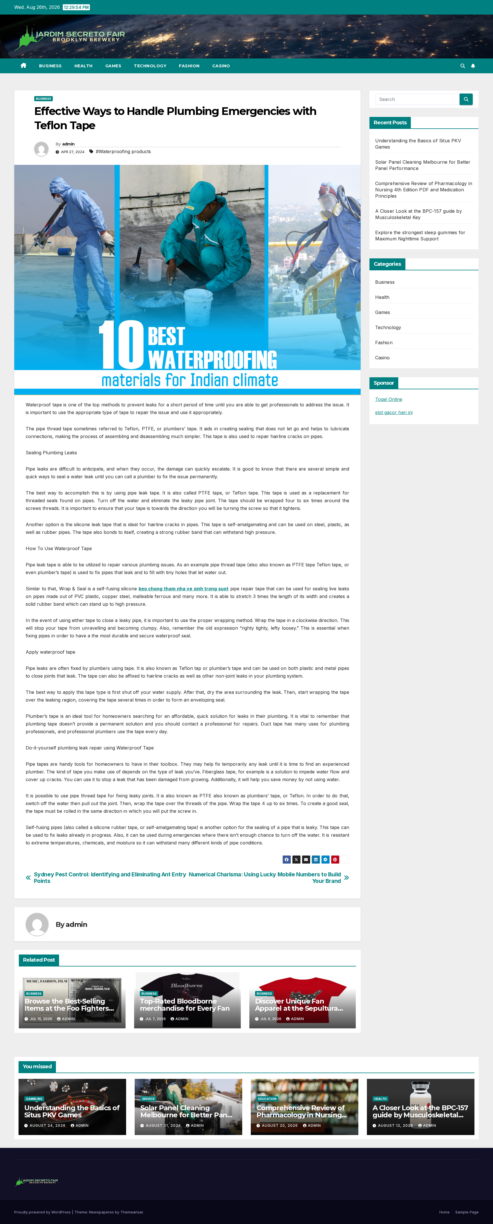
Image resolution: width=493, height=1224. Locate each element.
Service (148, 1099)
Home (444, 1212)
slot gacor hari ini (394, 412)
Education (267, 1099)
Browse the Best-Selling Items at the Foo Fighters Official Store (67, 1008)
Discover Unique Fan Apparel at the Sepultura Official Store (296, 1008)
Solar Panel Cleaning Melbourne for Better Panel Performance (186, 1115)
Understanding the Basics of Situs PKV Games (72, 1111)
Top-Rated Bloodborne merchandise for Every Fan (185, 1004)
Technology (150, 65)
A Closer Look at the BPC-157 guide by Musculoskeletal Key (420, 1115)
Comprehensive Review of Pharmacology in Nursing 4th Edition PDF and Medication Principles (423, 190)
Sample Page (467, 1212)
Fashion (189, 65)
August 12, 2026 (396, 1125)
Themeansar (131, 1212)
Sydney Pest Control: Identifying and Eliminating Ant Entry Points (110, 877)
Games (113, 65)
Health (83, 65)
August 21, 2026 (164, 1125)
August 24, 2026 (48, 1125)
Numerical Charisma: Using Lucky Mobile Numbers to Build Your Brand (265, 877)
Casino (221, 65)
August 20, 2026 (280, 1125)
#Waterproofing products (123, 151)
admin (68, 144)
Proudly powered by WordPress (43, 1212)
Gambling (34, 1099)
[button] (462, 66)
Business (50, 65)
